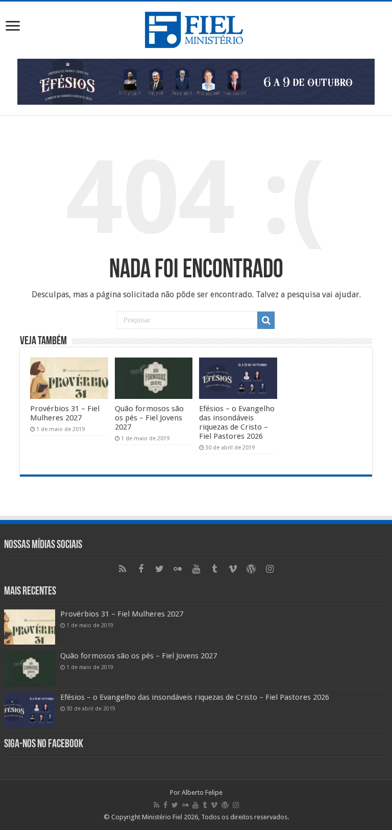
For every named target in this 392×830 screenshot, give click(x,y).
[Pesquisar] (266, 320)
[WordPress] (251, 569)
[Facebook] (141, 569)
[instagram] (269, 569)
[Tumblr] (214, 569)
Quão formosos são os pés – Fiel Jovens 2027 (149, 418)
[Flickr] (177, 569)
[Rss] (122, 569)
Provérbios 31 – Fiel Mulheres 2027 (65, 413)
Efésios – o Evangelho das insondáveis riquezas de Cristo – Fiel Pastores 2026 (237, 422)
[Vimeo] (233, 569)
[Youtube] (196, 569)
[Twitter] (159, 569)
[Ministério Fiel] (196, 28)
